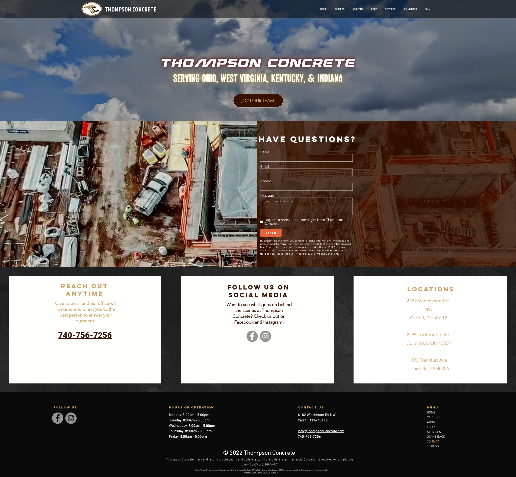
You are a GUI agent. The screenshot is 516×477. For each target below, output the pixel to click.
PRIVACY (271, 463)
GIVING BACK (436, 437)
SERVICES (434, 432)
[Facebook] (252, 336)
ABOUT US (434, 422)
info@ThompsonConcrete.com (321, 431)
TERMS (255, 463)
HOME (431, 413)
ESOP (431, 427)
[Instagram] (265, 336)
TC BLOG (433, 447)
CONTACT (433, 442)
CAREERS (433, 418)
